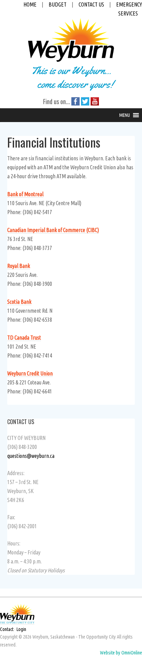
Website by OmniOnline (121, 652)
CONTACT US (91, 4)
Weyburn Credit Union (30, 373)
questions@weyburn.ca (30, 456)
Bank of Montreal (25, 194)
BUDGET (58, 4)
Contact (6, 629)
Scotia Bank (19, 302)
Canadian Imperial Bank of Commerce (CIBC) (53, 230)
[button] (124, 115)
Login (21, 629)
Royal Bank (18, 266)
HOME (30, 4)
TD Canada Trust (24, 337)
